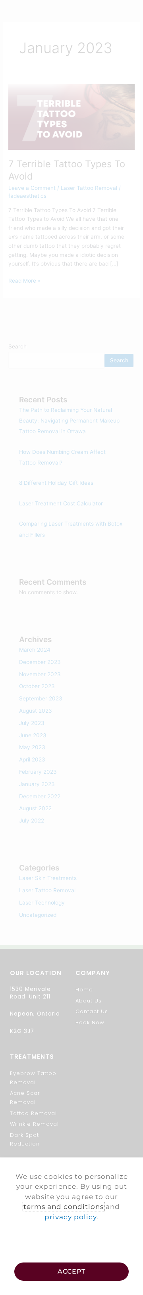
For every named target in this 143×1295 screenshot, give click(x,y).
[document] (71, 647)
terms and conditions (63, 1207)
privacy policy (70, 1217)
